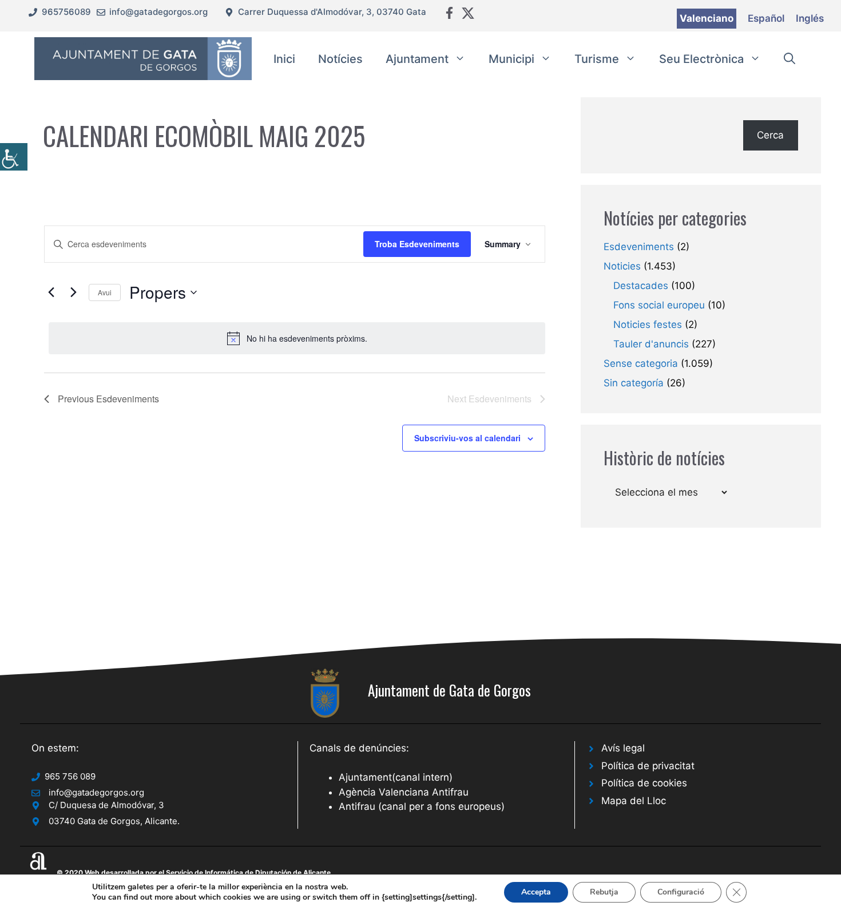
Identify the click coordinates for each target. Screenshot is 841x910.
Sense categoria (641, 363)
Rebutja (604, 892)
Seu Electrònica (701, 59)
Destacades (640, 285)
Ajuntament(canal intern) (396, 777)
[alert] (297, 338)
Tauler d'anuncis (651, 344)
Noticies (622, 266)
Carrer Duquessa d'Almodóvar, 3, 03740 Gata (332, 11)
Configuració (680, 892)
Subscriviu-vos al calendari (467, 438)
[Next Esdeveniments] (73, 292)
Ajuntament (417, 59)
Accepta (536, 892)
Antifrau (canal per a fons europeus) (422, 806)
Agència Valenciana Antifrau (404, 792)
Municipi (511, 59)
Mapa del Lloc (633, 800)
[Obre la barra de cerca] (789, 59)
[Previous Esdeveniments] (51, 292)
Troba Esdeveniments (417, 244)
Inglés (810, 18)
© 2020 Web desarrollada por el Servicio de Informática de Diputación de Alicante (194, 872)
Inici (284, 59)
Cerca (770, 135)
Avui (105, 292)
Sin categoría (634, 383)
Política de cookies (644, 783)
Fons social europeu (659, 305)
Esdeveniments (639, 246)
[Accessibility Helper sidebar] (13, 157)
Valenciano (706, 18)
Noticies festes (647, 324)
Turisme (596, 59)
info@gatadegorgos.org (158, 11)
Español (766, 18)
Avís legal (623, 748)
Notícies (340, 59)
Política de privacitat (648, 765)
